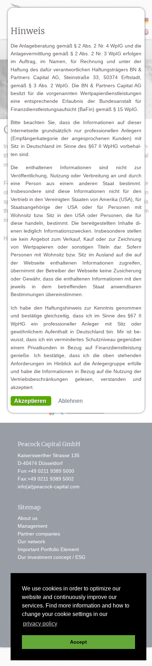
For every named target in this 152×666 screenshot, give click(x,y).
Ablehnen (70, 401)
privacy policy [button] (40, 624)
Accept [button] (78, 642)
